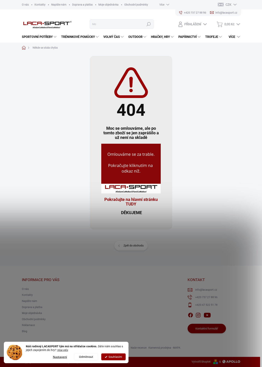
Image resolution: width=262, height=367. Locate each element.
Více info (62, 350)
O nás (25, 4)
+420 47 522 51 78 (206, 304)
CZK (228, 5)
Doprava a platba (82, 4)
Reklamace (28, 325)
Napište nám (58, 4)
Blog (24, 331)
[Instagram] (198, 314)
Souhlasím (115, 357)
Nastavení (60, 357)
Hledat (149, 24)
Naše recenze (139, 347)
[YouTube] (207, 314)
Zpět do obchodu (134, 245)
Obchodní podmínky (136, 4)
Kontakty (40, 4)
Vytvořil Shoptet (201, 361)
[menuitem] (39, 37)
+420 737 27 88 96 (206, 297)
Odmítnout (86, 357)
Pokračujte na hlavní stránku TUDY (131, 201)
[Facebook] (190, 314)
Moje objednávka (108, 4)
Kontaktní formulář (206, 328)
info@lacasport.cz (206, 289)
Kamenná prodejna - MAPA (164, 347)
